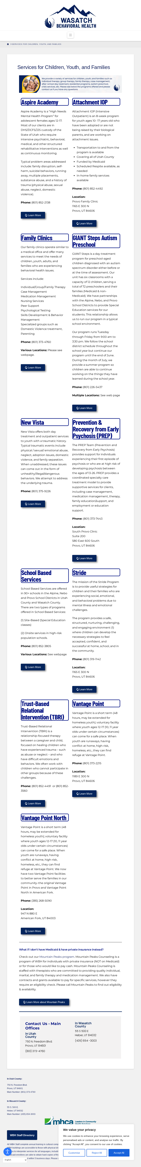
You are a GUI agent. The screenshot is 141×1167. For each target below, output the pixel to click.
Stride (79, 572)
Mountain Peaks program (56, 956)
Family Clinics (36, 237)
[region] (96, 1142)
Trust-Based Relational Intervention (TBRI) (42, 710)
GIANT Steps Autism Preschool (95, 240)
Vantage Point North (43, 817)
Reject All (97, 1152)
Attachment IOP (90, 102)
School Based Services (36, 575)
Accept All (119, 1152)
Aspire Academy (39, 102)
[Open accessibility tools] (7, 1152)
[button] (70, 35)
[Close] (130, 1127)
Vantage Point (88, 703)
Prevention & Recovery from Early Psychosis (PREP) (96, 428)
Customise (74, 1152)
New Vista (32, 422)
